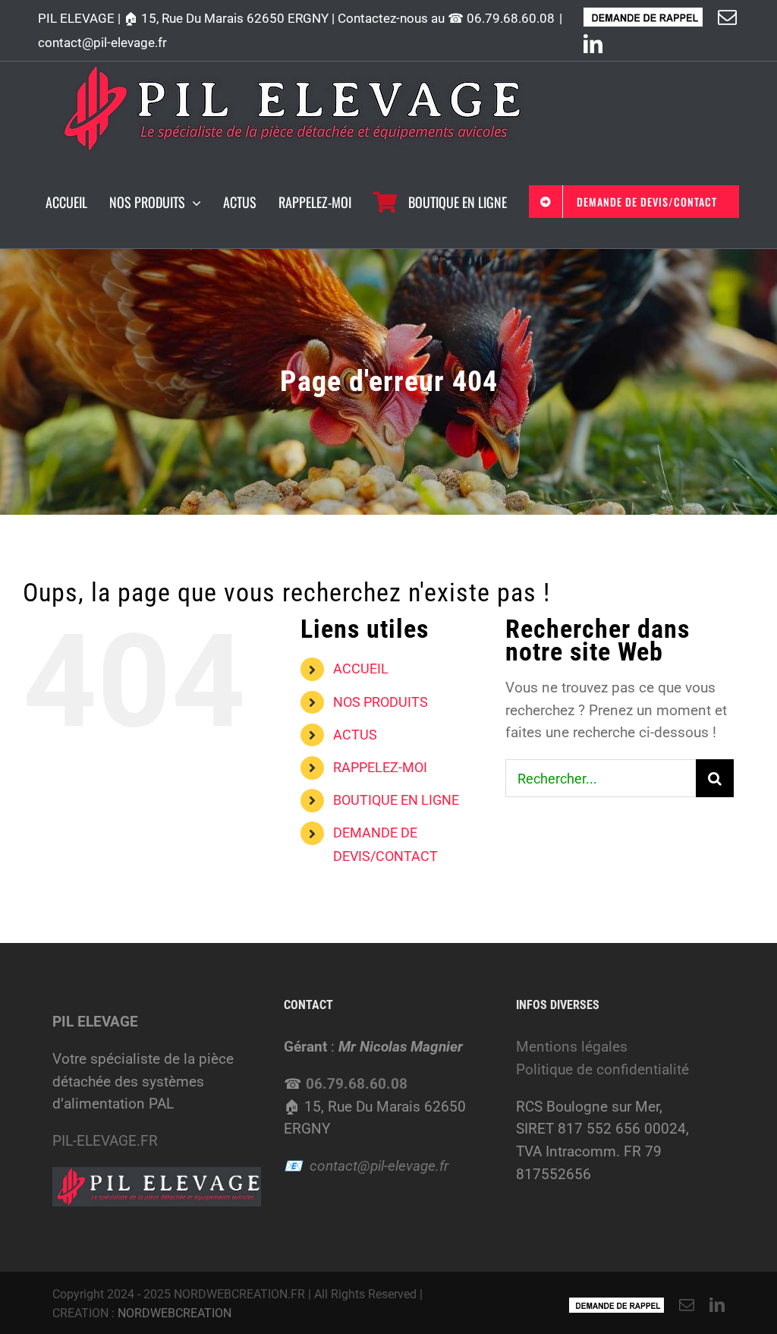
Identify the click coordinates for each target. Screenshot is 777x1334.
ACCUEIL (360, 668)
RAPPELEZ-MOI (380, 767)
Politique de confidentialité (602, 1069)
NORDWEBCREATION (174, 1313)
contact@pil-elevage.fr (102, 42)
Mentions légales (572, 1046)
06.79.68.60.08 (511, 18)
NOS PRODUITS (380, 702)
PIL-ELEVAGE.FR (105, 1141)
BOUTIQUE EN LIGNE (396, 800)
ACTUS (355, 735)
